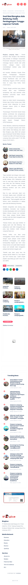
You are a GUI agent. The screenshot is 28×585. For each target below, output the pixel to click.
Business (6, 537)
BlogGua (18, 573)
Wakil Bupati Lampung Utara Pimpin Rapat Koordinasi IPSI (16, 156)
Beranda (4, 10)
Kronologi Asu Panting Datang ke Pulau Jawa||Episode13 (17, 446)
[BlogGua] (7, 4)
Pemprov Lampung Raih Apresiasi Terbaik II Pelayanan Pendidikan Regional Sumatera (18, 314)
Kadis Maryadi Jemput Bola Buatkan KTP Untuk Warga (15, 162)
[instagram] (18, 577)
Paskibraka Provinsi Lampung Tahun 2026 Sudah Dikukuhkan (6, 314)
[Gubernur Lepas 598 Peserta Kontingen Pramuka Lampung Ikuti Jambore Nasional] (5, 169)
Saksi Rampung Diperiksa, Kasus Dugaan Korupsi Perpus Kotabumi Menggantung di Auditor (17, 395)
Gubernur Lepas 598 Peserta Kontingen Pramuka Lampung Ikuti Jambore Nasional (16, 169)
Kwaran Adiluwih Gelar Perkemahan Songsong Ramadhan (17, 437)
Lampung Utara (10, 10)
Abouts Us (7, 556)
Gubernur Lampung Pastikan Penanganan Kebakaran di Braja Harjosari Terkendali (19, 287)
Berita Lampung (10, 265)
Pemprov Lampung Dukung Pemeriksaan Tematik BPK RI (7, 301)
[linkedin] (17, 269)
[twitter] (7, 269)
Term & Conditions (9, 564)
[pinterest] (14, 269)
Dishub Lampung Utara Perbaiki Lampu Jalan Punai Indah (15, 149)
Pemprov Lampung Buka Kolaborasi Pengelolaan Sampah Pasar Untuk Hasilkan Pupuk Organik (19, 301)
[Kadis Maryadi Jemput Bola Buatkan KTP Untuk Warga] (5, 162)
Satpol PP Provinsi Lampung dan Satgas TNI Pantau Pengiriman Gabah (7, 287)
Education (6, 540)
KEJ (5, 567)
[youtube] (20, 577)
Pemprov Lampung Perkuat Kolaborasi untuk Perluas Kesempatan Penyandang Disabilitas (16, 477)
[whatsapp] (10, 269)
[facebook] (4, 269)
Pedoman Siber (8, 561)
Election (6, 546)
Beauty (6, 543)
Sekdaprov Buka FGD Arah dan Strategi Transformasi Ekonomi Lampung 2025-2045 (17, 456)
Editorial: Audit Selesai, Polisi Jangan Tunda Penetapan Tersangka (17, 417)
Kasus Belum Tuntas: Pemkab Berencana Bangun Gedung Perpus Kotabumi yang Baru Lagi (17, 383)
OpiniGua (6, 548)
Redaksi (6, 559)
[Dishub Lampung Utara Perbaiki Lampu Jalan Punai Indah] (5, 149)
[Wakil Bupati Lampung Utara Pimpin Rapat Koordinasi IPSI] (5, 156)
